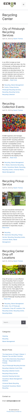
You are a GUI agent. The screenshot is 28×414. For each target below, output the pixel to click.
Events (6, 87)
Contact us (18, 411)
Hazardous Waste (12, 167)
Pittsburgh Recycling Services (11, 89)
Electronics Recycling (16, 165)
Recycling (7, 85)
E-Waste (7, 165)
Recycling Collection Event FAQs (12, 368)
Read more (13, 80)
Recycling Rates (7, 313)
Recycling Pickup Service (10, 373)
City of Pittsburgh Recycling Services (13, 32)
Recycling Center (14, 92)
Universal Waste (19, 169)
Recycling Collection (8, 94)
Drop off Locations (16, 308)
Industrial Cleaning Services (11, 376)
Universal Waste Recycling (10, 383)
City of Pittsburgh (14, 306)
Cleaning (5, 336)
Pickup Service (14, 87)
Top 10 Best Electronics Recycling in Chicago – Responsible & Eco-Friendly (13, 361)
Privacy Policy (10, 411)
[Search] (23, 322)
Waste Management (17, 85)
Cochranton (6, 308)
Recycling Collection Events (13, 105)
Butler (6, 306)
